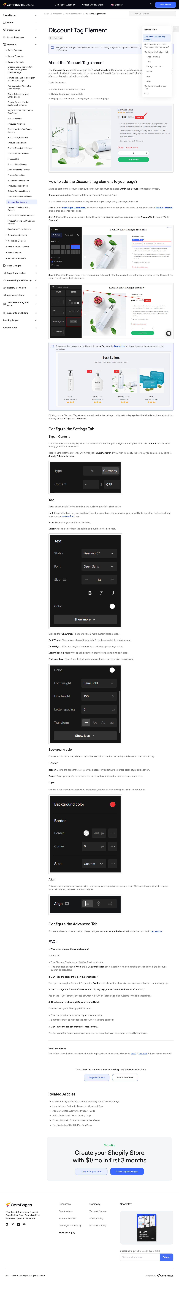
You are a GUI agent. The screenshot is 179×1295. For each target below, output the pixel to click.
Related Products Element (19, 191)
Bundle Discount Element (18, 180)
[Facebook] (7, 1225)
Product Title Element (17, 143)
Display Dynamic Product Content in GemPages (18, 103)
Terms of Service (98, 1211)
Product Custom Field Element (21, 215)
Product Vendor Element (18, 153)
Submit (166, 1257)
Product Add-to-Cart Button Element (20, 130)
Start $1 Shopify (67, 1232)
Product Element (15, 118)
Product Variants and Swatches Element (21, 222)
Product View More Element (20, 196)
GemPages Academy (65, 4)
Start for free (165, 5)
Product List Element (16, 124)
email (133, 1053)
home (46, 14)
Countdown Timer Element (19, 229)
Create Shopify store (91, 1171)
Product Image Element (18, 137)
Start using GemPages (127, 1171)
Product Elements (74, 14)
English (118, 5)
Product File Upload (16, 175)
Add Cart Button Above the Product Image (19, 87)
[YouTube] (24, 1225)
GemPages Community (70, 1225)
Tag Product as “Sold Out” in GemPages (20, 111)
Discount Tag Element (17, 202)
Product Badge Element (18, 186)
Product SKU (13, 159)
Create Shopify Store (92, 4)
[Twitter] (12, 1225)
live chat (143, 1053)
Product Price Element (17, 164)
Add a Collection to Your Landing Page (18, 95)
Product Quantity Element (19, 170)
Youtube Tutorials (68, 1218)
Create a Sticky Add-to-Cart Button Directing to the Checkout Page (20, 70)
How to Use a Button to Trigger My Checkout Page (21, 79)
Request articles (97, 1077)
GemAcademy (66, 1211)
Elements (57, 14)
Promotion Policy (98, 1225)
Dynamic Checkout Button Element (19, 208)
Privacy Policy (96, 1218)
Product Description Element (20, 148)
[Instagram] (18, 1225)
